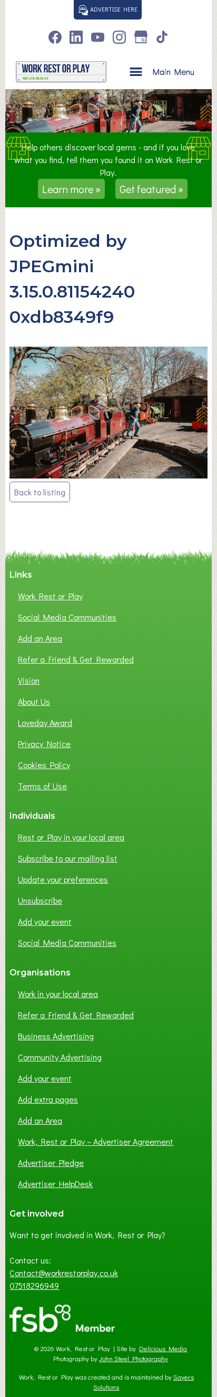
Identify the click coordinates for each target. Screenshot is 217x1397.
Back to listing (39, 491)
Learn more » (71, 189)
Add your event (45, 921)
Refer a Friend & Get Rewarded (76, 659)
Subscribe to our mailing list (67, 858)
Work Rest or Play (50, 595)
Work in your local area (58, 993)
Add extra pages (48, 1099)
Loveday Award (45, 722)
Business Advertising (56, 1035)
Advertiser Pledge (51, 1162)
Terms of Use (42, 785)
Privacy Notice (44, 743)
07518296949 (34, 1285)
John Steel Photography (133, 1358)
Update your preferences (63, 879)
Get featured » (151, 189)
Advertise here (112, 9)
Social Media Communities (67, 617)
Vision (29, 680)
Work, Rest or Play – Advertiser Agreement (95, 1141)
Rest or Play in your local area (71, 837)
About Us (34, 701)
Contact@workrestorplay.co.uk (63, 1272)
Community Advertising (60, 1057)
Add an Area (40, 638)
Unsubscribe (40, 900)
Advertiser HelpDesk (55, 1183)
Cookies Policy (44, 764)
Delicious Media (163, 1348)
